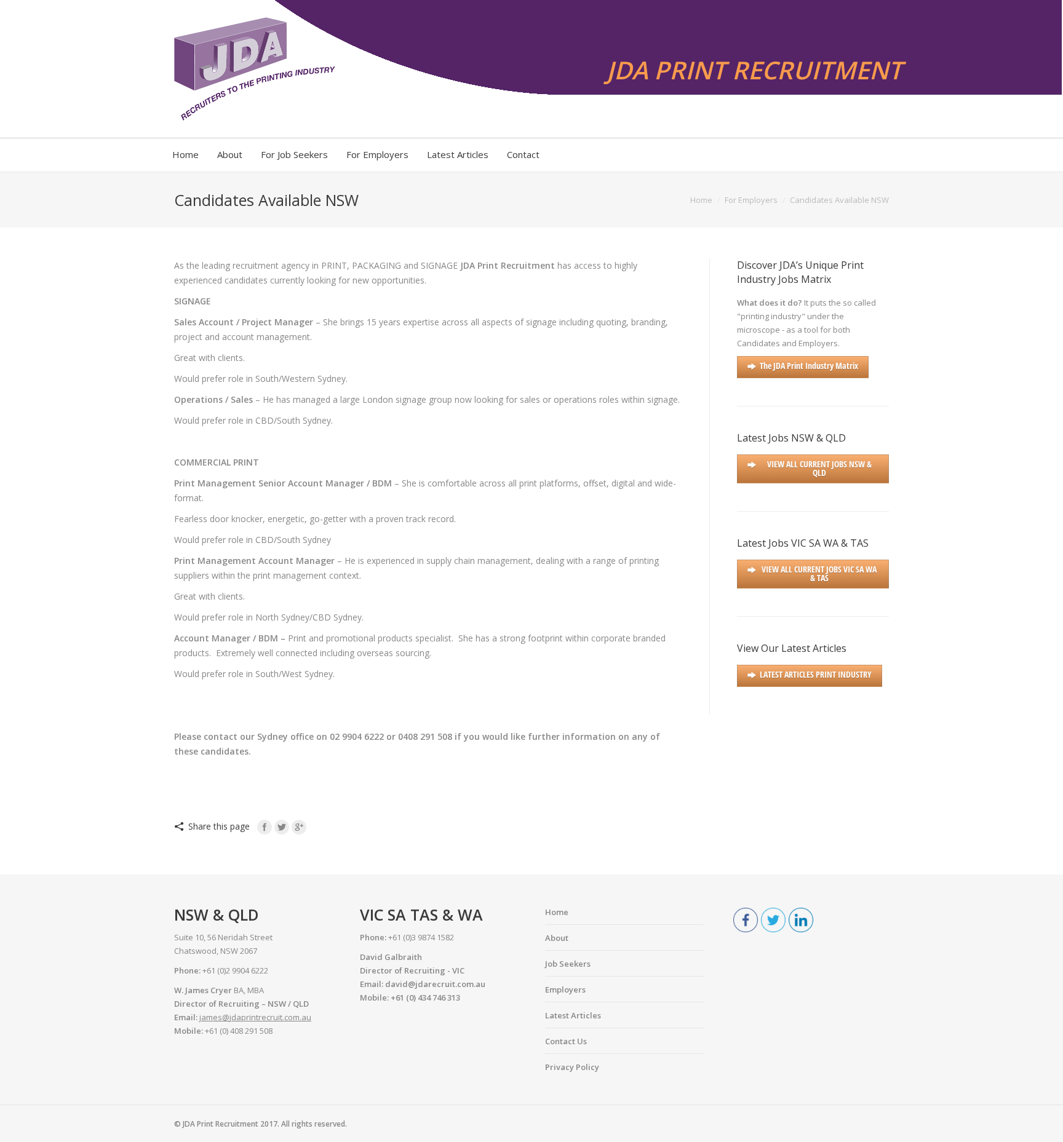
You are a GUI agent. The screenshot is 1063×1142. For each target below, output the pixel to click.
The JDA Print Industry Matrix (809, 365)
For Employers (751, 199)
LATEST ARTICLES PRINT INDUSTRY (816, 674)
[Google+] (299, 827)
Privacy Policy (572, 1067)
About (556, 937)
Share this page (219, 826)
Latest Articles (573, 1015)
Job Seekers (568, 963)
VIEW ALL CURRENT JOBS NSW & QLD (819, 468)
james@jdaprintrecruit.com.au (255, 1017)
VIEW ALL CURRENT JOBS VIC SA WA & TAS (819, 573)
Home (701, 199)
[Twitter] (281, 827)
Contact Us (566, 1041)
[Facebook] (264, 827)
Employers (565, 989)
